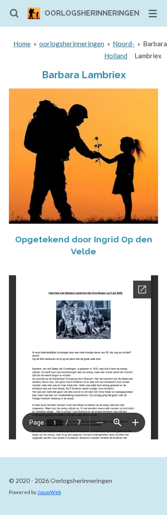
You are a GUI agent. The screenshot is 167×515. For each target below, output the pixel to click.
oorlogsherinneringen (71, 44)
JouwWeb (49, 492)
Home (22, 44)
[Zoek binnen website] (14, 13)
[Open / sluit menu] (153, 13)
